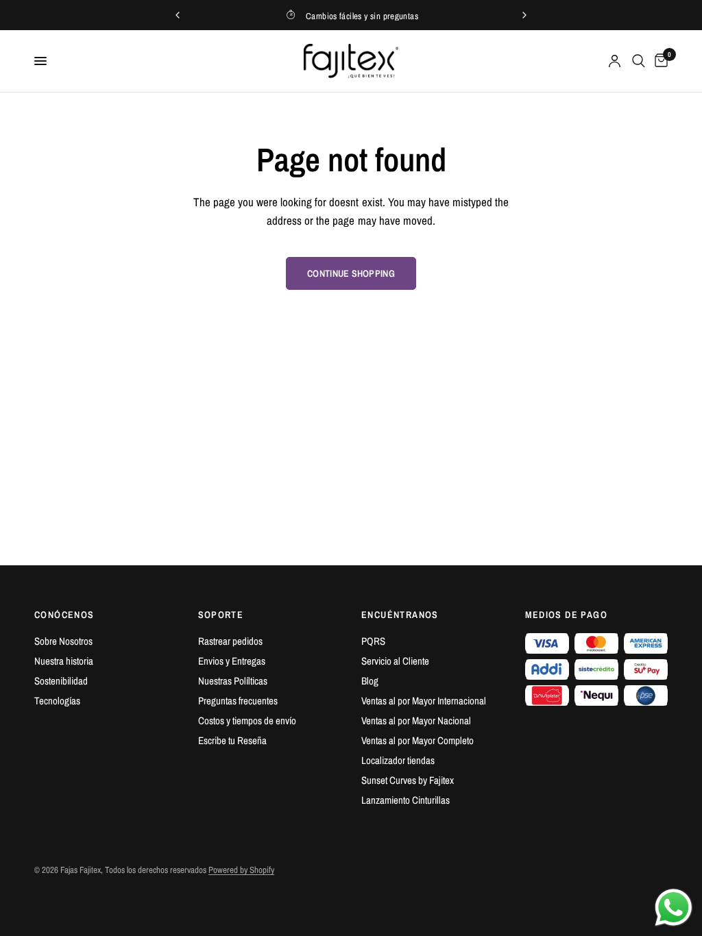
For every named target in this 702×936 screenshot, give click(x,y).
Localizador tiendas (398, 760)
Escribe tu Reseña (232, 740)
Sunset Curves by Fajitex (407, 780)
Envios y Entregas (231, 661)
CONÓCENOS (64, 614)
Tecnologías (57, 700)
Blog (369, 681)
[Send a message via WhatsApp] (673, 907)
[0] (659, 61)
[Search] (638, 61)
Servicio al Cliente (395, 661)
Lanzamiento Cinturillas (405, 800)
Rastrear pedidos (230, 641)
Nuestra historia (63, 661)
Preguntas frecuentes (238, 700)
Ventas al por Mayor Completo (417, 740)
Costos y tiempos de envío (247, 720)
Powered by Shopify (241, 870)
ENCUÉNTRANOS (400, 614)
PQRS (373, 641)
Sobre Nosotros (63, 641)
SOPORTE (221, 614)
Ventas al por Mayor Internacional (423, 700)
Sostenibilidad (61, 681)
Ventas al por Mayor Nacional (416, 720)
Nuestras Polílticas (232, 681)
